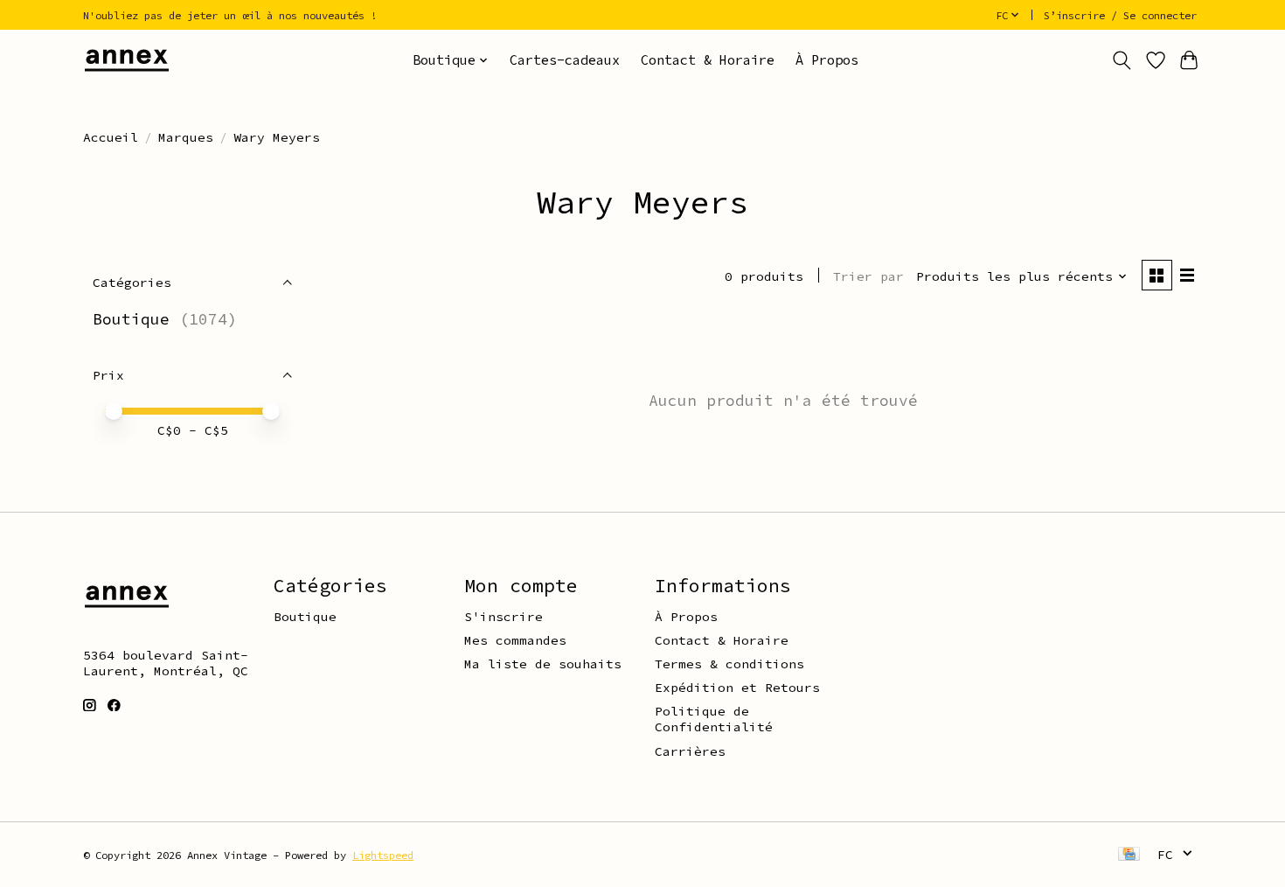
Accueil (110, 137)
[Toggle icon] (1122, 60)
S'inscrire (503, 617)
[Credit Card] (1129, 855)
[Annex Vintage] (126, 60)
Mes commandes (515, 640)
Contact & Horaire (707, 60)
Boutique (131, 319)
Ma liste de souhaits (543, 664)
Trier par (868, 276)
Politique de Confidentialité (714, 719)
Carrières (690, 751)
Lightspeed (382, 855)
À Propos (826, 60)
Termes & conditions (729, 664)
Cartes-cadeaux (565, 60)
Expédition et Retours (737, 687)
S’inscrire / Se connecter (1120, 15)
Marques (185, 137)
